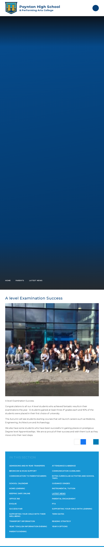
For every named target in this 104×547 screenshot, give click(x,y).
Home (8, 280)
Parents (20, 280)
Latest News (35, 280)
